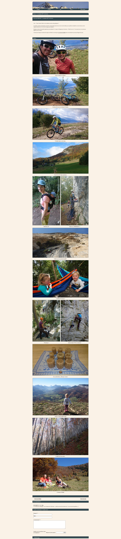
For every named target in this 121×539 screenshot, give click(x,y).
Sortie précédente (37, 498)
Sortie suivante (83, 498)
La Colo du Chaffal (61, 32)
